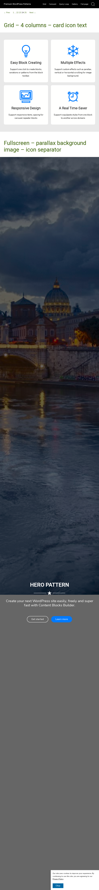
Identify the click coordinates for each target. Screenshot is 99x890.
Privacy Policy (58, 879)
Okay (58, 885)
